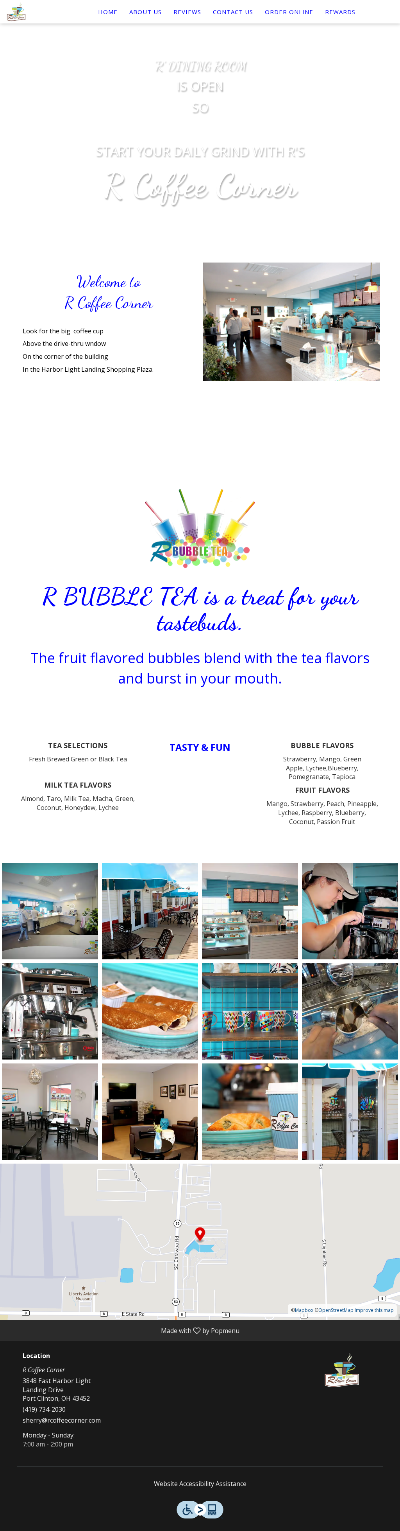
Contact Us (233, 12)
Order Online (289, 12)
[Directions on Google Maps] (200, 1241)
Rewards (340, 12)
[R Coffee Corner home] (41, 12)
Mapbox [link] (304, 1310)
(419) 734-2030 (44, 1409)
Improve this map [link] (374, 1310)
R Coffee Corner (341, 1370)
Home (108, 12)
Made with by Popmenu (122, 1330)
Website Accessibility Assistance (200, 1483)
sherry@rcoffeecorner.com (62, 1420)
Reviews (187, 12)
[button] (50, 911)
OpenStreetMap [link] (336, 1310)
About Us (145, 12)
